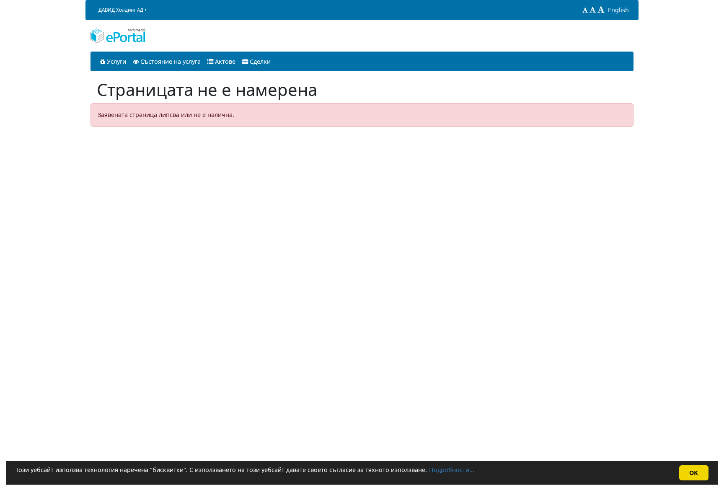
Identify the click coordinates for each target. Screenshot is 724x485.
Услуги (115, 61)
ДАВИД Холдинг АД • (122, 10)
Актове (224, 61)
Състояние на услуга (170, 61)
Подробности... (451, 470)
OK (693, 473)
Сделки (259, 61)
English (618, 10)
